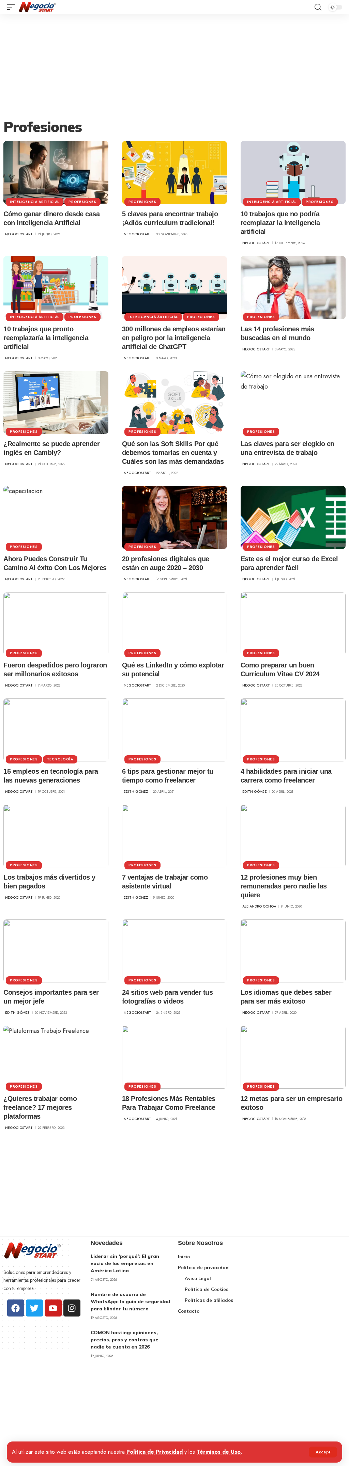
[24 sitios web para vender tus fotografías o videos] (174, 950)
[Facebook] (15, 1308)
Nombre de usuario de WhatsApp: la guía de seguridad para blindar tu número (130, 1301)
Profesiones (82, 201)
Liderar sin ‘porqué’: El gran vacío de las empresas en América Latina (125, 1263)
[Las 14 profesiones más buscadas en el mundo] (293, 287)
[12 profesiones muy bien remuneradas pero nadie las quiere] (293, 836)
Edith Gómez (136, 791)
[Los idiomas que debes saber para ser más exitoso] (293, 950)
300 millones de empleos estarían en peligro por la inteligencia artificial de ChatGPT (174, 337)
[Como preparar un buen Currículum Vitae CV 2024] (293, 623)
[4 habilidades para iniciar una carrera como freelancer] (293, 729)
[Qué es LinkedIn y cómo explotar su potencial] (174, 623)
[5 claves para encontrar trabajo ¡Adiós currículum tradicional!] (174, 172)
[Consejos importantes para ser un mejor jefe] (55, 950)
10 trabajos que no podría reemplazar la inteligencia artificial (280, 222)
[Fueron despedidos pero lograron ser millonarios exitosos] (55, 623)
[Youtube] (53, 1308)
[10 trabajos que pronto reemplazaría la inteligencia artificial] (55, 287)
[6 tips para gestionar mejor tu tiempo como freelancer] (174, 729)
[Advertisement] (174, 65)
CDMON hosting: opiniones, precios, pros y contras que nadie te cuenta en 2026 (124, 1339)
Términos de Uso (219, 1452)
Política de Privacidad (154, 1452)
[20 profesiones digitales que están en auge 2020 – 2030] (174, 517)
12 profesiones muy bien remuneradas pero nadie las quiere (284, 886)
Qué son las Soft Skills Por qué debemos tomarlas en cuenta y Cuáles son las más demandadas (173, 452)
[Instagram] (71, 1308)
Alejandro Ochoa (259, 906)
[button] (323, 1452)
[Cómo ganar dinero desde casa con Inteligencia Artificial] (55, 172)
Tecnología (60, 759)
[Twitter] (34, 1308)
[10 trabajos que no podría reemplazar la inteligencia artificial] (293, 172)
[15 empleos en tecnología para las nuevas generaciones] (55, 729)
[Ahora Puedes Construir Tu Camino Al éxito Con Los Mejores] (55, 517)
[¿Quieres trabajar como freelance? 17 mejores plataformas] (55, 1057)
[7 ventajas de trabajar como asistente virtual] (174, 836)
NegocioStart (19, 234)
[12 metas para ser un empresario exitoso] (293, 1057)
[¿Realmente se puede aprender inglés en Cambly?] (55, 402)
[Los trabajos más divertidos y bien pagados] (55, 836)
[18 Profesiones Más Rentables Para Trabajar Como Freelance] (174, 1057)
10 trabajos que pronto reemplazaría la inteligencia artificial (45, 337)
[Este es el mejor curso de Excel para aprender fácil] (293, 517)
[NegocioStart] (37, 7)
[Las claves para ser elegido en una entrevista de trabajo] (293, 402)
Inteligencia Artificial (34, 201)
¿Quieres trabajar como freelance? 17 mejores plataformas (40, 1107)
